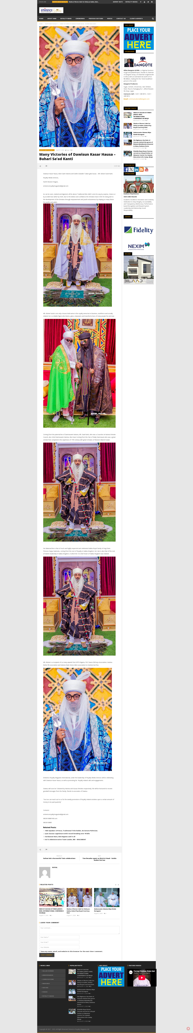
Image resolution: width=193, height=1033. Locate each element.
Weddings (46, 983)
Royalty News (66, 18)
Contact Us (121, 18)
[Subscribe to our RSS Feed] (141, 169)
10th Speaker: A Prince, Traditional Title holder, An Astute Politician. (71, 831)
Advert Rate (118, 2)
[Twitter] (148, 2)
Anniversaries (47, 975)
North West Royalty (60, 2)
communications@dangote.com (136, 99)
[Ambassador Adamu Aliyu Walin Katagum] (107, 897)
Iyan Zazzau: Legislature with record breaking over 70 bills (67, 834)
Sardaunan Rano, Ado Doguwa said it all (60, 837)
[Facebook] (141, 2)
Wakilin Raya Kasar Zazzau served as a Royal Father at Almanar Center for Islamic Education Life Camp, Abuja (143, 154)
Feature (45, 987)
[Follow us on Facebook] (126, 169)
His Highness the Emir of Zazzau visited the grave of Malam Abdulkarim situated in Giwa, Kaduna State (143, 143)
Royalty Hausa (132, 2)
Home (41, 18)
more (116, 166)
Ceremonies (80, 18)
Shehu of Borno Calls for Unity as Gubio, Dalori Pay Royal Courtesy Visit (78, 911)
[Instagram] (152, 2)
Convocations (48, 979)
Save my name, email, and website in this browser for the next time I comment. (72, 951)
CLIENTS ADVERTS (136, 18)
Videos (109, 18)
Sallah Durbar (48, 971)
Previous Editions (96, 18)
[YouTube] (144, 2)
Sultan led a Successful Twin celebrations (59, 857)
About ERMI (51, 18)
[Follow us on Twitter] (131, 169)
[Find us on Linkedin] (136, 169)
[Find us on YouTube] (146, 169)
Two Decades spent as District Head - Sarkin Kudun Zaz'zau (99, 858)
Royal (67, 150)
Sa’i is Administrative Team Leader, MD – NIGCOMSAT (65, 839)
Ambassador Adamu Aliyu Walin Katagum (82, 2)
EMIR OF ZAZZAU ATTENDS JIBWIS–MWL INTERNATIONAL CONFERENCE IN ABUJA (51, 911)
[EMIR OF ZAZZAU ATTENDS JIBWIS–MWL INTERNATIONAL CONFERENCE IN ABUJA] (52, 897)
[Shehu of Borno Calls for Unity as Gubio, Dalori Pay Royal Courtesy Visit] (79, 897)
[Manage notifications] (188, 1028)
